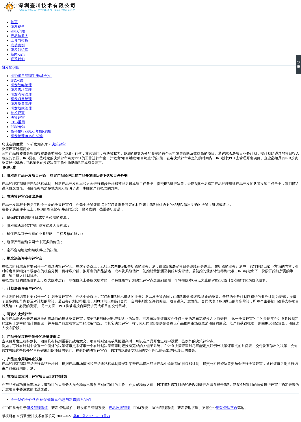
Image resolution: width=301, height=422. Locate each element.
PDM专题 (18, 127)
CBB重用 (18, 122)
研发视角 (18, 26)
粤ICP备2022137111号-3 (91, 416)
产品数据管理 (119, 408)
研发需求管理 (21, 90)
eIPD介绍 (18, 31)
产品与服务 (19, 36)
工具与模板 (19, 40)
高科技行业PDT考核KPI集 (31, 131)
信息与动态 (67, 399)
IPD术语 (17, 80)
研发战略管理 (21, 85)
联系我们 (18, 59)
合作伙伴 (32, 399)
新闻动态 (18, 54)
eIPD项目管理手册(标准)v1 (31, 76)
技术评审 (18, 113)
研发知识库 (19, 50)
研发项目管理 (21, 99)
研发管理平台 (226, 408)
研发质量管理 (21, 103)
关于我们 (18, 399)
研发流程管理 (21, 94)
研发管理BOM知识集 (27, 136)
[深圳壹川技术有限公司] (11, 14)
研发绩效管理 (21, 108)
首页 (14, 22)
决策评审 (18, 117)
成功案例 (18, 45)
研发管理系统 (37, 408)
